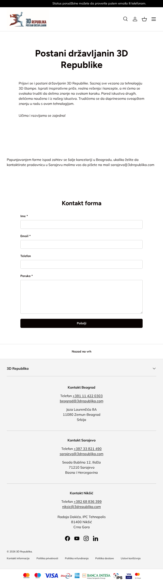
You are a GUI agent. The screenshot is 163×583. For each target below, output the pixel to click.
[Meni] (153, 19)
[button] (144, 19)
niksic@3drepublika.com (81, 506)
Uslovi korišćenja (131, 558)
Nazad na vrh (81, 351)
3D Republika (24, 551)
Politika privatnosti (47, 558)
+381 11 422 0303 (88, 396)
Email (24, 236)
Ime (23, 216)
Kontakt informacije (18, 558)
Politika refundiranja (77, 558)
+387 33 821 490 (88, 449)
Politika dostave (104, 558)
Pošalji (81, 323)
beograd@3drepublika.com (81, 401)
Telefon (25, 256)
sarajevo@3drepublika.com (132, 165)
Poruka (25, 276)
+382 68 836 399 (88, 501)
